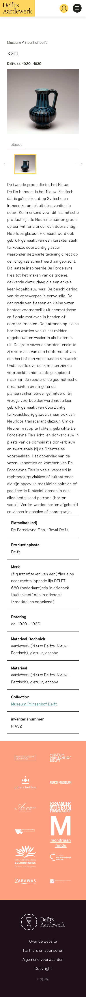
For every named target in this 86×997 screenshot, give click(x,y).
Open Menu (77, 8)
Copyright (43, 968)
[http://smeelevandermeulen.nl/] (25, 832)
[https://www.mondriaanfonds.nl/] (60, 832)
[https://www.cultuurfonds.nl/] (25, 857)
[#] (62, 8)
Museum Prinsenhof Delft (34, 703)
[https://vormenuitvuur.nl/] (60, 882)
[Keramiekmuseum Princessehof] (60, 808)
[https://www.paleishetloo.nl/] (25, 783)
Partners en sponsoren (43, 950)
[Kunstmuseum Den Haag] (25, 758)
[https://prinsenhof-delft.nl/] (60, 758)
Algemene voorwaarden (43, 959)
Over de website (43, 941)
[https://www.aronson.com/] (25, 808)
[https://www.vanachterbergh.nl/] (60, 857)
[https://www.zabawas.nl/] (25, 882)
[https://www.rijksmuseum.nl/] (60, 783)
